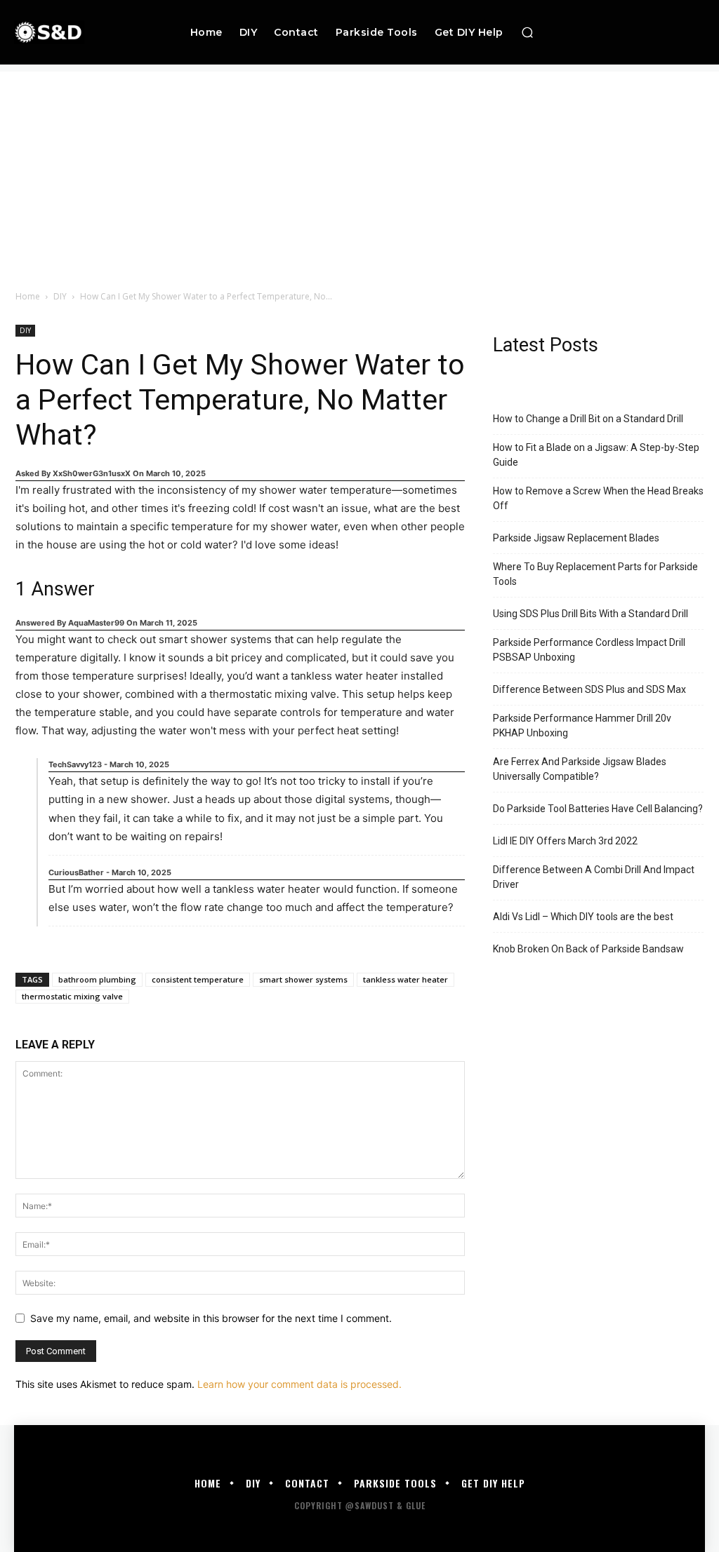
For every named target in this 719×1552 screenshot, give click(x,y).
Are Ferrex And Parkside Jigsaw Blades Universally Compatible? (579, 769)
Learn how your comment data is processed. (299, 1384)
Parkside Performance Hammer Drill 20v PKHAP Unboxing (582, 725)
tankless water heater (405, 979)
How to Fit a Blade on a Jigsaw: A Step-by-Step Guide (596, 455)
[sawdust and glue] (76, 31)
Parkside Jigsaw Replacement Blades (576, 538)
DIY (60, 296)
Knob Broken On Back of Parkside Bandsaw (588, 948)
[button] (527, 32)
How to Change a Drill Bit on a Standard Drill (588, 418)
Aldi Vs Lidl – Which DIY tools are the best (583, 916)
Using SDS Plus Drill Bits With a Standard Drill (590, 613)
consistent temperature (198, 979)
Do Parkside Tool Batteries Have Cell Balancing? (598, 808)
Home (27, 296)
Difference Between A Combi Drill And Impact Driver (593, 877)
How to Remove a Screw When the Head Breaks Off (598, 498)
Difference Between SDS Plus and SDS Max (589, 689)
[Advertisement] (359, 170)
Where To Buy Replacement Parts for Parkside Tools (595, 574)
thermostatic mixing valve (72, 996)
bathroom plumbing (97, 979)
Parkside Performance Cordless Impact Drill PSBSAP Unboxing (589, 650)
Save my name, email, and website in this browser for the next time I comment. (211, 1318)
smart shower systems (303, 979)
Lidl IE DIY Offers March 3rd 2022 (565, 840)
